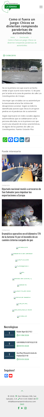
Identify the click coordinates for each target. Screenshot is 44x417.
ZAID (22, 404)
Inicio (13, 37)
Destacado (24, 37)
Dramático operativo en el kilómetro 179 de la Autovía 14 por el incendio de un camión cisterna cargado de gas (21, 237)
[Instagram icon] (25, 408)
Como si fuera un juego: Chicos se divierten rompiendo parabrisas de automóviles (22, 43)
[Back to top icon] (22, 390)
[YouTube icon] (22, 408)
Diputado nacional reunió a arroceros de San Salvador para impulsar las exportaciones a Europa (21, 192)
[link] (22, 248)
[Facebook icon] (18, 408)
